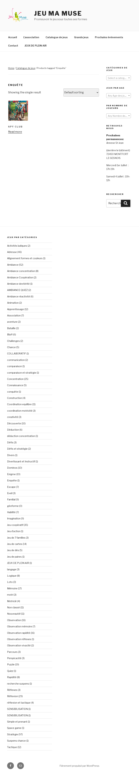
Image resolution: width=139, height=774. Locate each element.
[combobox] (118, 78)
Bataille (11, 328)
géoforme (13, 505)
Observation (14, 620)
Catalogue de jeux (57, 37)
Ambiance (12, 264)
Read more (15, 131)
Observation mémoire (19, 626)
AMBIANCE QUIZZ (17, 290)
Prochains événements (109, 37)
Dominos (12, 467)
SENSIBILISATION (17, 708)
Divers (11, 455)
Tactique (12, 747)
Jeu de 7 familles (16, 537)
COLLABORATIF (16, 353)
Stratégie (12, 734)
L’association (31, 37)
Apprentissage (15, 309)
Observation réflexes (19, 639)
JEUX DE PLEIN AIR (36, 45)
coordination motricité (19, 410)
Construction (14, 398)
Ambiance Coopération (20, 277)
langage (11, 569)
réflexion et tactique (18, 702)
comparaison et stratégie (21, 372)
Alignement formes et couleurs (25, 258)
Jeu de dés (13, 550)
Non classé (13, 607)
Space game (14, 727)
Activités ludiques (17, 245)
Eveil (9, 493)
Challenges (13, 340)
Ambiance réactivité (18, 296)
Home (11, 68)
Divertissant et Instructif (21, 461)
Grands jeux (81, 37)
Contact (13, 45)
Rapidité (11, 677)
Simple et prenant (17, 721)
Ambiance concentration (21, 271)
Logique (11, 575)
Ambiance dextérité (18, 283)
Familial (11, 499)
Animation (13, 302)
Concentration (15, 378)
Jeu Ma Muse (58, 13)
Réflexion (12, 696)
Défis (10, 442)
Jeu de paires (14, 556)
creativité (12, 417)
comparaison (14, 366)
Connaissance (15, 385)
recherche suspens (18, 683)
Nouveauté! (14, 613)
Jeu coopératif (15, 524)
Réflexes (12, 689)
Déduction (13, 429)
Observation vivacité (19, 645)
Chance (11, 347)
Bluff (10, 334)
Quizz (10, 670)
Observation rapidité (18, 632)
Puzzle (11, 664)
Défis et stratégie (17, 448)
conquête (12, 391)
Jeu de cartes (14, 543)
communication (16, 359)
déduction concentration (21, 436)
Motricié (12, 601)
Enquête (12, 480)
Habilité (11, 512)
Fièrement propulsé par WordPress (79, 765)
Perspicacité (14, 658)
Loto (10, 581)
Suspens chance (16, 740)
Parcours (12, 651)
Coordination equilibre (19, 404)
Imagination (14, 518)
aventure (12, 321)
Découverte (14, 423)
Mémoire (12, 588)
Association (14, 315)
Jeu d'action (13, 531)
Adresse (12, 252)
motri (10, 594)
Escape (11, 486)
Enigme (11, 474)
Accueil (12, 37)
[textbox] (118, 78)
